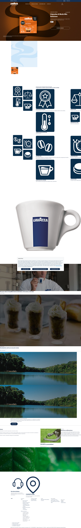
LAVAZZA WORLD (33, 500)
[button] (62, 4)
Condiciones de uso (54, 499)
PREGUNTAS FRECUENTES (45, 499)
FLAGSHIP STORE (30, 494)
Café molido (25, 501)
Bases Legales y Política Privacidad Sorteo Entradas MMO (55, 501)
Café (21, 499)
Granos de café (25, 500)
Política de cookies (15, 523)
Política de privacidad (15, 522)
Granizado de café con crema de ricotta (9, 347)
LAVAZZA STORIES (34, 498)
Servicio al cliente (15, 491)
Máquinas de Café (24, 511)
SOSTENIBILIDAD (33, 499)
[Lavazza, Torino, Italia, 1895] (14, 3)
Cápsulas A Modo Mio (26, 502)
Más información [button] (2, 350)
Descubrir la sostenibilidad (46, 444)
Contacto (42, 500)
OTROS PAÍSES (63, 502)
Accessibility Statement (16, 525)
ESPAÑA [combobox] (62, 500)
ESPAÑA (62, 501)
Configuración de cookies (16, 524)
